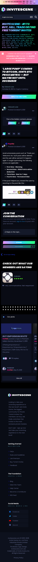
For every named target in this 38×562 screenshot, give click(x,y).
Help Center (14, 488)
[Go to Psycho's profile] (5, 145)
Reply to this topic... (13, 232)
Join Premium (15, 458)
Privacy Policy (18, 558)
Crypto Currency (22, 89)
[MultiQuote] (9, 133)
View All (19, 378)
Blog (11, 481)
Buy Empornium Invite (15, 336)
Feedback (13, 465)
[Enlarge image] (19, 192)
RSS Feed (13, 495)
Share (19, 242)
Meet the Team (15, 485)
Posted (16, 110)
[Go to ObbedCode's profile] (5, 109)
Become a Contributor (18, 492)
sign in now (21, 221)
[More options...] (33, 111)
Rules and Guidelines (17, 455)
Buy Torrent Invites (16, 462)
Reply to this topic (19, 97)
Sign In (12, 123)
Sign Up (25, 123)
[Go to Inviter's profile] (4, 368)
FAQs (12, 451)
